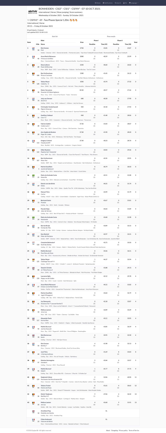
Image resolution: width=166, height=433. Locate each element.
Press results (111, 36)
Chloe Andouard (46, 419)
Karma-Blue (44, 320)
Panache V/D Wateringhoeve (50, 92)
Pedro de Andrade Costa (49, 175)
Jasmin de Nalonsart (47, 169)
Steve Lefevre (45, 65)
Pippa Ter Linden (46, 134)
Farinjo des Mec (46, 228)
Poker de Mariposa (47, 236)
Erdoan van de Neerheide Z (49, 287)
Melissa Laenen (46, 310)
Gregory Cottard (46, 140)
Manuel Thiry (45, 192)
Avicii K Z (44, 100)
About (108, 430)
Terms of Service (134, 430)
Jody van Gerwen (46, 98)
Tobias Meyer (45, 81)
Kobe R (43, 371)
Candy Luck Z (45, 126)
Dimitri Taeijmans (46, 394)
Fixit (42, 50)
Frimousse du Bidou (47, 58)
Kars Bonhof (45, 234)
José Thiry (44, 352)
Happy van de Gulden (47, 278)
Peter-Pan (44, 160)
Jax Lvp (43, 404)
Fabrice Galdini (46, 124)
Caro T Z (43, 117)
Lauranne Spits (46, 276)
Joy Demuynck (45, 301)
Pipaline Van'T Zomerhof (48, 152)
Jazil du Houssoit (46, 329)
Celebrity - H (45, 84)
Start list (55, 36)
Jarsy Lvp (44, 312)
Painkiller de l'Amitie (47, 413)
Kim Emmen (45, 48)
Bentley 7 (44, 345)
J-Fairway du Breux (47, 354)
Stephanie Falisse (46, 377)
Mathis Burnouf (46, 251)
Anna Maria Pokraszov (48, 56)
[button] (133, 3)
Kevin (42, 337)
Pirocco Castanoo (46, 75)
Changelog (114, 430)
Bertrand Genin (46, 200)
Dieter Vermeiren (46, 90)
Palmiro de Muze (46, 388)
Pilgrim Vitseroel (46, 109)
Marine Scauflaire (46, 167)
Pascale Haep (45, 209)
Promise (43, 202)
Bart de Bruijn (45, 225)
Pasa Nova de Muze (47, 253)
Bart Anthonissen (46, 73)
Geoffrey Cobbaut (47, 115)
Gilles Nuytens (45, 150)
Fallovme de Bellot (47, 421)
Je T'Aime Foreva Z (47, 270)
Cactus (43, 194)
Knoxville (44, 177)
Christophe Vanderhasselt (49, 107)
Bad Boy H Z (45, 396)
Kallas (43, 186)
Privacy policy (123, 430)
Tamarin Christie (46, 268)
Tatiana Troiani (46, 385)
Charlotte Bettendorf (48, 242)
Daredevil (44, 362)
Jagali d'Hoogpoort (47, 295)
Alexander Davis (46, 318)
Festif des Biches (46, 244)
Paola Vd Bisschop (46, 67)
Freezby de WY (45, 143)
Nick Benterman (46, 335)
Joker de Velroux (46, 211)
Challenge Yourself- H (47, 261)
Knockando (44, 219)
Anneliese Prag (46, 411)
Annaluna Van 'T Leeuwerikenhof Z (52, 303)
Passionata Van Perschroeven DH (51, 379)
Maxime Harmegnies (47, 360)
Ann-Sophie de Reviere (48, 132)
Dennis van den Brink (48, 183)
